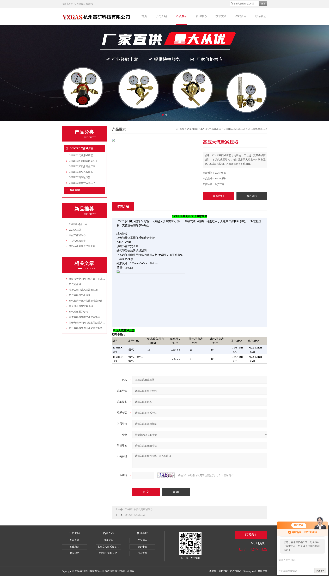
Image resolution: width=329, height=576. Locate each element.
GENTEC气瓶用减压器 (81, 155)
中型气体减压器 (77, 235)
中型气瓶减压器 (77, 241)
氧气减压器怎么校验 (79, 295)
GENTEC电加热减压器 (81, 172)
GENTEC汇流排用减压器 (82, 166)
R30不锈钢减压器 (78, 224)
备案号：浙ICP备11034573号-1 (225, 571)
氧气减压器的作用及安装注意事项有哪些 (90, 328)
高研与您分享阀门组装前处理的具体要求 (90, 322)
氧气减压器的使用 (78, 311)
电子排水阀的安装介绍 (81, 306)
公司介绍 (161, 16)
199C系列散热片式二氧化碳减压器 (109, 553)
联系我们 (260, 16)
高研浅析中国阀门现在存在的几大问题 (89, 279)
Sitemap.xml (249, 571)
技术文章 (221, 16)
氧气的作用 (75, 284)
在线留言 (240, 16)
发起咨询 (320, 570)
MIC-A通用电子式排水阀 (82, 246)
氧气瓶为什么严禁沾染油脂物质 (85, 300)
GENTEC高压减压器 (79, 177)
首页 (144, 16)
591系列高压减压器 (135, 515)
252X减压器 (75, 230)
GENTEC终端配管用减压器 (83, 161)
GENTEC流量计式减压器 (82, 183)
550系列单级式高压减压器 (139, 509)
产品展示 (181, 16)
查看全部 (75, 190)
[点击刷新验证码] (166, 475)
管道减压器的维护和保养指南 (84, 317)
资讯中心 (201, 16)
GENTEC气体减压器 (81, 148)
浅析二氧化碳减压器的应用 (83, 290)
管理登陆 (262, 571)
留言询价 (251, 195)
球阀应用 (108, 540)
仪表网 (130, 571)
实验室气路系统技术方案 (109, 547)
